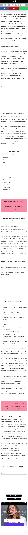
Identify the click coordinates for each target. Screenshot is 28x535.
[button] (4, 8)
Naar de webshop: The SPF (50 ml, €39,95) (14, 404)
